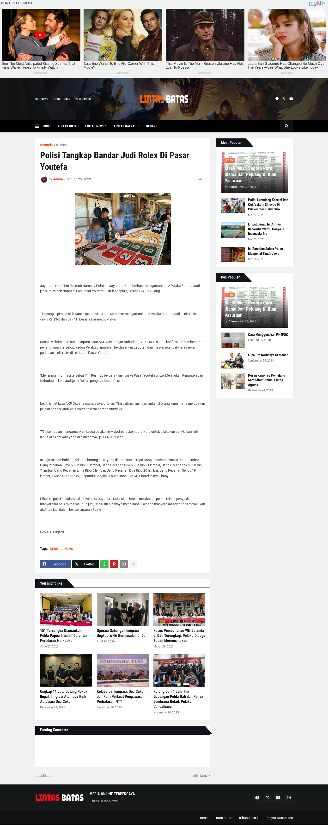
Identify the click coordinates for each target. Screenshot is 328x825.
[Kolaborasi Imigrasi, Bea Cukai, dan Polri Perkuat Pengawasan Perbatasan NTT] (123, 670)
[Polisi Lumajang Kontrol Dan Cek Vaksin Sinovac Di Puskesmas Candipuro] (233, 205)
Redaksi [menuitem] (152, 126)
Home (203, 818)
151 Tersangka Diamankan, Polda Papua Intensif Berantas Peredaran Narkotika (63, 635)
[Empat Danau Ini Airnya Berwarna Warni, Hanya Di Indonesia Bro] (233, 230)
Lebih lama (199, 776)
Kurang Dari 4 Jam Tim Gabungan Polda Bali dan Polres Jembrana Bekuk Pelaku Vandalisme (178, 699)
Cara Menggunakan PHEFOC (268, 334)
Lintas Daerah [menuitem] (125, 126)
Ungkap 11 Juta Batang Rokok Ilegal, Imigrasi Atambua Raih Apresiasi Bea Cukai (63, 696)
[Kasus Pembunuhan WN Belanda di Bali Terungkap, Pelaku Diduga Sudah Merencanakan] (179, 609)
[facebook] (277, 98)
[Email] (124, 564)
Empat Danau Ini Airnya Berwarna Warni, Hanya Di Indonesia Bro (266, 229)
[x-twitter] (283, 98)
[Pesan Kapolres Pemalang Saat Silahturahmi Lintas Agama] (233, 381)
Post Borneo (83, 99)
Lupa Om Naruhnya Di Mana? (268, 355)
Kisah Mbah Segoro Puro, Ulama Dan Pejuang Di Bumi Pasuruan (251, 174)
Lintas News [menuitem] (94, 126)
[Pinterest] (114, 564)
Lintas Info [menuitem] (67, 126)
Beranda (46, 145)
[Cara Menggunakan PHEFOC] (233, 340)
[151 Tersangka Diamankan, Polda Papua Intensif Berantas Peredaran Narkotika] (66, 609)
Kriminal (62, 145)
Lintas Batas (222, 818)
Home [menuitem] (47, 126)
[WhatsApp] (104, 564)
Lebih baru (46, 776)
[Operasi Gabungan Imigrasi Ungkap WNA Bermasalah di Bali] (123, 609)
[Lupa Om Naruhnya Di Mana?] (233, 360)
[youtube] (291, 98)
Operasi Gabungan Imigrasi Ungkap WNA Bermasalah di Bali (122, 633)
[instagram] (289, 798)
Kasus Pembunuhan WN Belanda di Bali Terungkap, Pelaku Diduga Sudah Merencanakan (179, 635)
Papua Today (61, 99)
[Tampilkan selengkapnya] (133, 564)
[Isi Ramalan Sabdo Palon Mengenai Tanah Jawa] (233, 254)
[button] (39, 126)
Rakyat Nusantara (279, 818)
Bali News (41, 99)
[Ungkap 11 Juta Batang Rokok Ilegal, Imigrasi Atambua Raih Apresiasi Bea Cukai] (66, 670)
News (68, 548)
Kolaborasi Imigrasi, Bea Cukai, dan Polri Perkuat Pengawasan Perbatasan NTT (121, 696)
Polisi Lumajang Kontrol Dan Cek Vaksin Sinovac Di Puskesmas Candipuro (268, 204)
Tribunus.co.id (249, 818)
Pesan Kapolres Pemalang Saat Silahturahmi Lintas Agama (266, 380)
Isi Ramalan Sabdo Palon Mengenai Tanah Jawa (265, 251)
